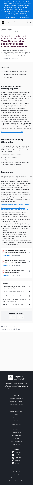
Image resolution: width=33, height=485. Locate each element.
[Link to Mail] (21, 329)
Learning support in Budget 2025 (12, 132)
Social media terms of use (16, 480)
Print (2, 329)
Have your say (16, 424)
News (16, 414)
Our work (9, 29)
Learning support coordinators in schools (13, 292)
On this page (5, 67)
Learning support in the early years (14, 296)
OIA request (16, 444)
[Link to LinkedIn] (19, 329)
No (22, 317)
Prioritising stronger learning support (16, 71)
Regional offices (16, 435)
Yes (14, 317)
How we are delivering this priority (15, 74)
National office (16, 432)
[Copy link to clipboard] (14, 329)
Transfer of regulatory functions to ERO (17, 17)
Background (8, 77)
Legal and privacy (16, 477)
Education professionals (16, 398)
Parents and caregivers (16, 401)
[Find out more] (29, 252)
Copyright (16, 474)
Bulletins (16, 421)
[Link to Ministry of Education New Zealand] (16, 377)
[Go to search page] (27, 22)
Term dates (16, 417)
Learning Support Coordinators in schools (15, 204)
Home (3, 29)
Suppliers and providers (16, 404)
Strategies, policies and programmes (12, 31)
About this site (16, 471)
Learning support (6, 32)
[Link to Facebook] (17, 329)
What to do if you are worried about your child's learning (14, 300)
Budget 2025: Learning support (13, 304)
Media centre (16, 438)
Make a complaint (16, 441)
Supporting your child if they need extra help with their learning (14, 287)
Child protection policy (16, 411)
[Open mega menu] (30, 22)
